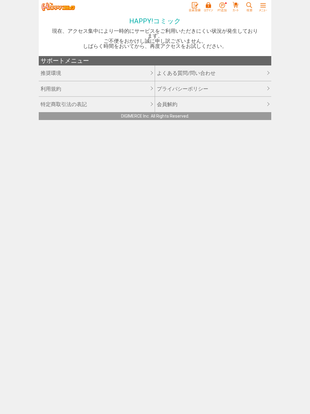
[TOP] (58, 7)
